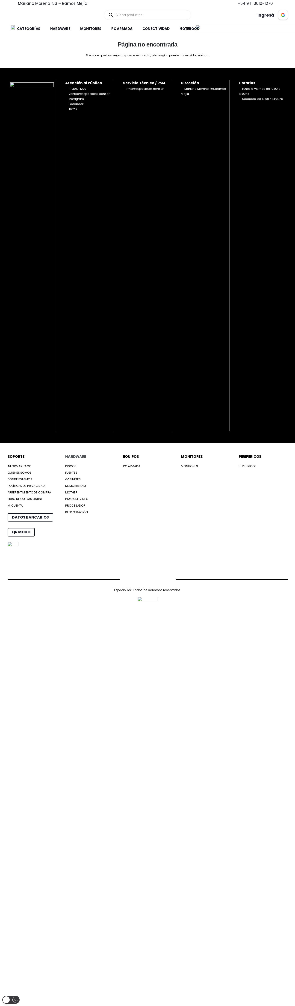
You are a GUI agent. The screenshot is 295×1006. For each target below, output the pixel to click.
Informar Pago (20, 466)
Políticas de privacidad (26, 486)
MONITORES (189, 466)
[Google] (156, 578)
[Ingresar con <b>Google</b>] (283, 15)
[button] (42, 29)
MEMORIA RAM (75, 486)
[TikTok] (174, 578)
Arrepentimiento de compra (29, 492)
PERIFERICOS (248, 466)
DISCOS (70, 466)
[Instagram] (138, 579)
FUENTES (71, 472)
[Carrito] (234, 15)
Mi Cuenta (15, 505)
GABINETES (73, 479)
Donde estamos (20, 479)
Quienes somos (20, 472)
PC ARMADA (131, 466)
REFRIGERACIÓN (76, 512)
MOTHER (71, 492)
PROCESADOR (75, 505)
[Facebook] (120, 578)
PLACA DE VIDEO (76, 499)
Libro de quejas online (25, 499)
